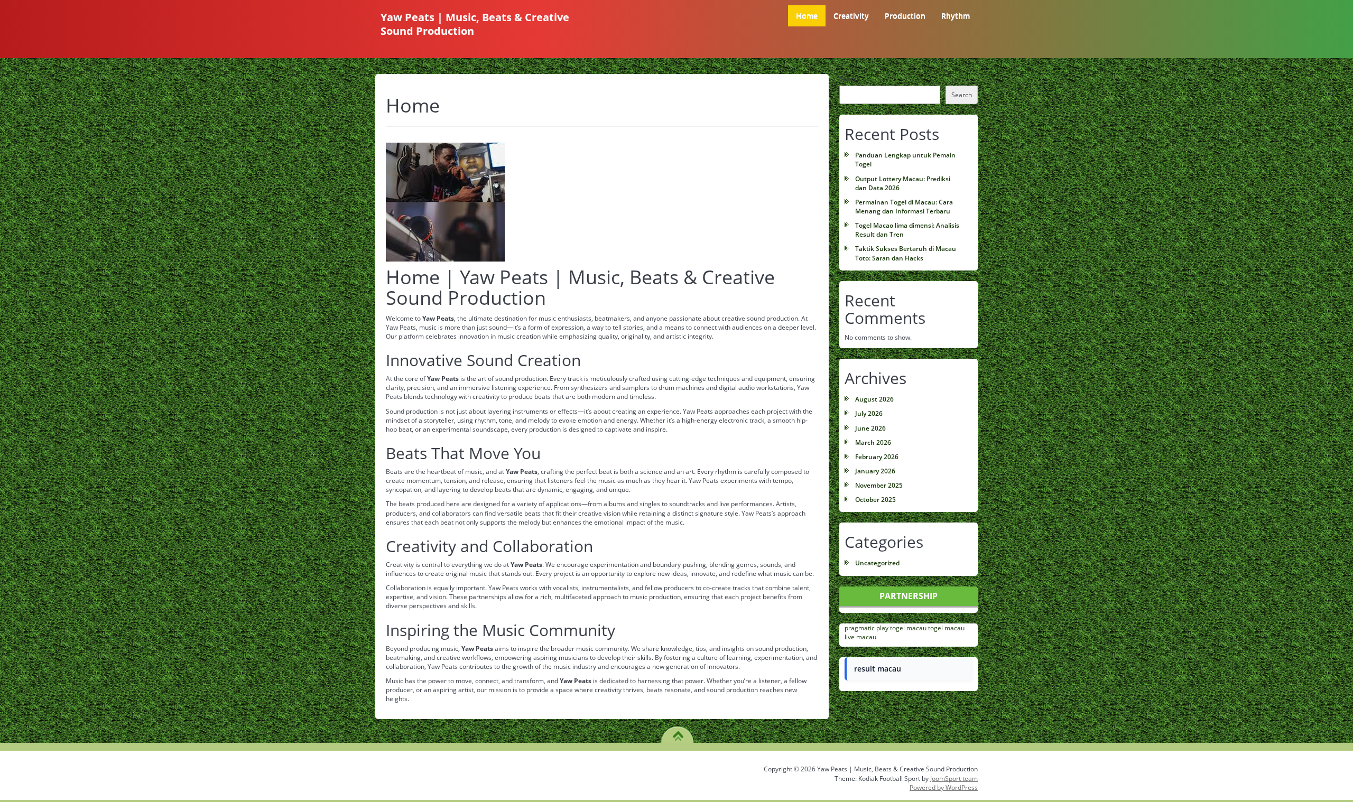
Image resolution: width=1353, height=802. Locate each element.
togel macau (908, 627)
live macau (860, 636)
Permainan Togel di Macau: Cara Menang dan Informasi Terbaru (904, 207)
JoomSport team (954, 778)
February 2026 (876, 456)
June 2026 (870, 428)
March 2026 (873, 442)
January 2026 (875, 471)
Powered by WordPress (944, 787)
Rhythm (955, 16)
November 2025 (879, 485)
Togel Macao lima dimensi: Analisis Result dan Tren (907, 230)
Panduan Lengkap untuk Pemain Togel (905, 160)
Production (905, 16)
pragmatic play (866, 627)
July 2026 (869, 413)
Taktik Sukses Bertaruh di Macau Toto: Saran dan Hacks (905, 253)
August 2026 (874, 399)
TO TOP (678, 732)
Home (807, 16)
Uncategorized (877, 562)
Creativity (851, 16)
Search (849, 78)
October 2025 (875, 499)
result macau (877, 669)
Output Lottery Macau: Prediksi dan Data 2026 (902, 183)
